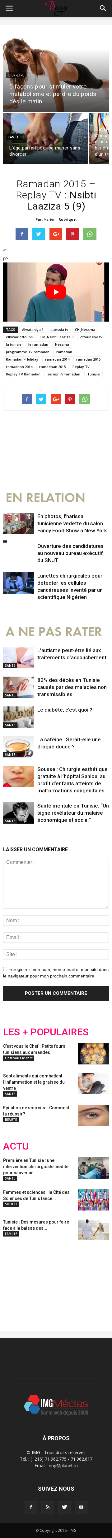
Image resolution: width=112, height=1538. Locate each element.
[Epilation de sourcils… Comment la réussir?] (93, 1115)
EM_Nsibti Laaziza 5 (56, 337)
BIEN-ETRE (16, 75)
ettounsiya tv (91, 337)
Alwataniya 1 (33, 329)
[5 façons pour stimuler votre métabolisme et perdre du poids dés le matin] (56, 71)
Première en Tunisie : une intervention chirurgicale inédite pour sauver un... (35, 1166)
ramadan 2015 (88, 359)
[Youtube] (81, 1507)
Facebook (14, 1280)
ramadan (64, 351)
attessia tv (59, 329)
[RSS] (47, 1507)
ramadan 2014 (57, 359)
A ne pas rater (54, 632)
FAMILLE (14, 137)
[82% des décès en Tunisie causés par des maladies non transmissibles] (18, 687)
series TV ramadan (63, 374)
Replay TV (81, 366)
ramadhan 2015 (52, 366)
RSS (61, 1280)
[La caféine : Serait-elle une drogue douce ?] (18, 746)
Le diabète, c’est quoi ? (64, 710)
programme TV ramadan (27, 351)
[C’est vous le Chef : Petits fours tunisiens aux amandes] (93, 1053)
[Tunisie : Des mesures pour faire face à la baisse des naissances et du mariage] (93, 1229)
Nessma (62, 344)
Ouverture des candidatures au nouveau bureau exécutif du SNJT (70, 553)
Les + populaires (46, 1032)
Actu (16, 1146)
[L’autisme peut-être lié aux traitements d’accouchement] (18, 657)
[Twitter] (64, 1507)
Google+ (85, 1280)
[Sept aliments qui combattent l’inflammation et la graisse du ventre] (93, 1083)
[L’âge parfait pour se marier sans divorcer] (45, 138)
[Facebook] (31, 1507)
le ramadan (38, 344)
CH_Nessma (85, 329)
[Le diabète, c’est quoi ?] (18, 717)
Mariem (50, 219)
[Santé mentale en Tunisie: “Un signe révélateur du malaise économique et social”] (18, 813)
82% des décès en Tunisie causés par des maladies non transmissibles (72, 687)
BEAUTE (11, 1119)
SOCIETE (11, 1204)
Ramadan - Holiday (22, 359)
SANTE (10, 665)
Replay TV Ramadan (23, 374)
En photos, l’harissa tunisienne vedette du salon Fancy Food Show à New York (72, 523)
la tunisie (13, 344)
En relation (45, 498)
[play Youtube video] (56, 292)
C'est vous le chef (18, 1058)
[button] (103, 8)
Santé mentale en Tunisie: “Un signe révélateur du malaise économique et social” (73, 813)
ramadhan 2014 (19, 366)
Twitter (38, 1280)
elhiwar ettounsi (20, 337)
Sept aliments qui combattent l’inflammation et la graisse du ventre (34, 1082)
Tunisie (93, 374)
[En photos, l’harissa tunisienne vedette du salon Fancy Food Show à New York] (18, 523)
